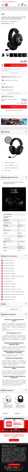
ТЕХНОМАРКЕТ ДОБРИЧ (9, 265)
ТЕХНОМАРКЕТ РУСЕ (8, 281)
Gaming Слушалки (19, 233)
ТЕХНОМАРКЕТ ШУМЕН (9, 299)
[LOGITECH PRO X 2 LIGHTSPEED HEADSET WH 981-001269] (8, 399)
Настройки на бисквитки (15, 470)
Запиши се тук (14, 440)
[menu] (3, 5)
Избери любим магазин (7, 90)
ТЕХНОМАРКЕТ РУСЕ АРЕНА (10, 284)
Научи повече (16, 426)
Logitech (19, 250)
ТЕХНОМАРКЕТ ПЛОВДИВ (9, 273)
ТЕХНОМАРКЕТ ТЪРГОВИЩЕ (10, 297)
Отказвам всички (15, 467)
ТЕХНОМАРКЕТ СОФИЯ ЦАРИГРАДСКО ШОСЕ (14, 294)
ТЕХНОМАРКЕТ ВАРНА (8, 263)
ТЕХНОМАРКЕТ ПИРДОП (9, 268)
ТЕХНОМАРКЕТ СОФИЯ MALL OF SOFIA (12, 289)
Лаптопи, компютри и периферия (12, 8)
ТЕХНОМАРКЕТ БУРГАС (9, 260)
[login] (25, 5)
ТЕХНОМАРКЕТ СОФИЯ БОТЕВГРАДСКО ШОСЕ (14, 291)
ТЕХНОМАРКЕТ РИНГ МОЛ (9, 278)
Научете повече (4, 70)
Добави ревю (14, 309)
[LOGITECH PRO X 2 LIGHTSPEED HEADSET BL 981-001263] (20, 399)
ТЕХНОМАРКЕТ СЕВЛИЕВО (9, 286)
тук (12, 461)
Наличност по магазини (14, 93)
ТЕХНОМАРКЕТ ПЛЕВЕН (9, 270)
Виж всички (3, 83)
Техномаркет (13, 21)
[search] (19, 5)
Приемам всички (15, 464)
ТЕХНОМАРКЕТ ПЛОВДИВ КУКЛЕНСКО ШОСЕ (14, 276)
